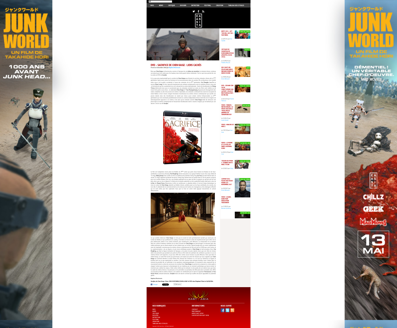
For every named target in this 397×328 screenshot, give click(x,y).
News (161, 5)
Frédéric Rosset (225, 62)
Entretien (195, 5)
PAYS (152, 5)
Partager (155, 284)
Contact (195, 309)
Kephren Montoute (174, 67)
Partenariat (196, 311)
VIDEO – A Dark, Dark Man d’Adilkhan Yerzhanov (226, 200)
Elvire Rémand (225, 79)
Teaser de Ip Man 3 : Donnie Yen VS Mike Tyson (227, 162)
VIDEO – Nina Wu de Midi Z (227, 125)
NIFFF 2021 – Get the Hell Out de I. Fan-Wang (227, 33)
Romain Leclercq (226, 208)
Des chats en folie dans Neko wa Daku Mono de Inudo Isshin (227, 70)
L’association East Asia (200, 315)
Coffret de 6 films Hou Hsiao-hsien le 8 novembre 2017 (227, 182)
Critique (171, 5)
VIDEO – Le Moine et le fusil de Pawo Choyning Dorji (226, 145)
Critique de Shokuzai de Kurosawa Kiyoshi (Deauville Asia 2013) (227, 53)
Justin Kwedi (224, 120)
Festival (207, 5)
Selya (231, 168)
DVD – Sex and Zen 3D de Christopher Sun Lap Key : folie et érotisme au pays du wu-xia (227, 90)
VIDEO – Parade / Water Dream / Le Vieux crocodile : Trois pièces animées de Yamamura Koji (227, 109)
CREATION (219, 5)
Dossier (183, 5)
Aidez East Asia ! (198, 313)
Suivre (179, 284)
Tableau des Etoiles (236, 5)
